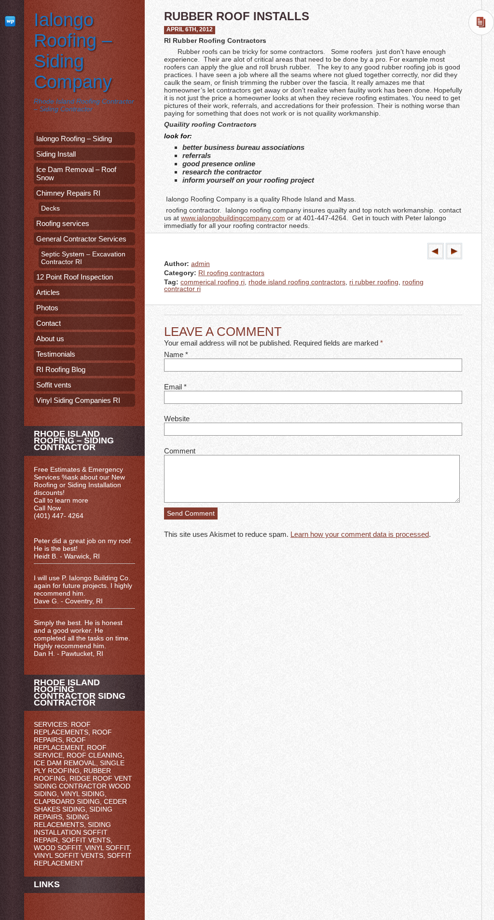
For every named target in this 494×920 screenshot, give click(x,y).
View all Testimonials (84, 661)
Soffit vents (53, 385)
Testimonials (55, 354)
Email (173, 387)
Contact (48, 323)
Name (173, 354)
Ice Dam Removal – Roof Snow (76, 173)
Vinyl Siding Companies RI (78, 400)
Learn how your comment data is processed (359, 534)
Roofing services (62, 223)
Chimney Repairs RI (68, 193)
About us (50, 338)
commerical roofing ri (212, 282)
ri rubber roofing (373, 282)
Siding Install (56, 154)
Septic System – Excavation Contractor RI (83, 258)
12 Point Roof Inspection (74, 277)
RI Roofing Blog (60, 369)
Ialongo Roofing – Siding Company (73, 51)
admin (200, 263)
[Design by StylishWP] (12, 21)
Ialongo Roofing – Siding (74, 138)
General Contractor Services (81, 239)
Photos (47, 308)
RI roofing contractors (231, 273)
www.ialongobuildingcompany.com (233, 218)
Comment (179, 451)
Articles (48, 292)
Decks (50, 208)
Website (177, 418)
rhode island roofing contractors (296, 282)
